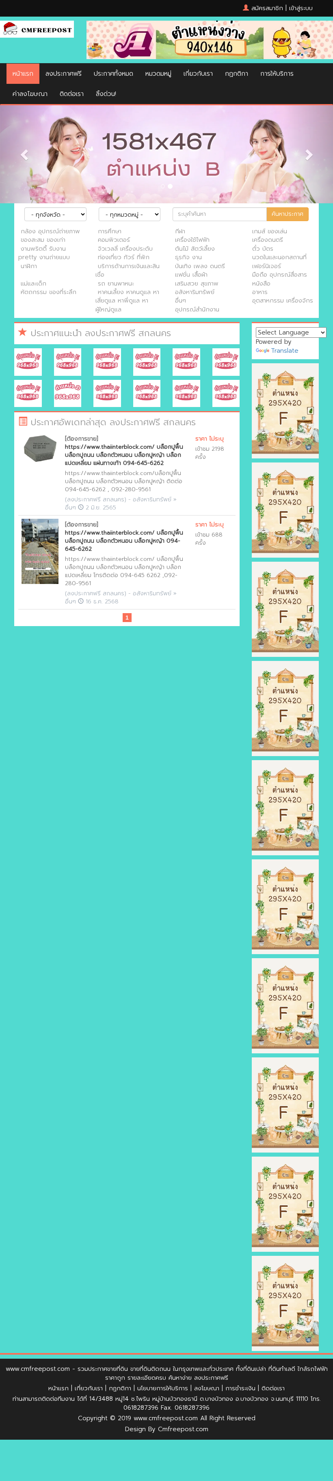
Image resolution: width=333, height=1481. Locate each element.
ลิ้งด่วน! (106, 94)
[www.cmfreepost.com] (37, 29)
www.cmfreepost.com (38, 1368)
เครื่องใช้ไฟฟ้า (192, 239)
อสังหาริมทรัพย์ (194, 292)
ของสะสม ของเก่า (43, 239)
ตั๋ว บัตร (262, 248)
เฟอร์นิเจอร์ (266, 266)
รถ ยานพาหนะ (116, 283)
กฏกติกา (236, 74)
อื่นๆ (180, 300)
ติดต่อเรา (72, 94)
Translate (284, 350)
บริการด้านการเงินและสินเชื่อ (127, 270)
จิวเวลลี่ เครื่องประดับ (125, 248)
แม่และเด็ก (33, 283)
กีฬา (180, 231)
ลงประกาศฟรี (63, 74)
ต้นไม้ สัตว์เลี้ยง (195, 248)
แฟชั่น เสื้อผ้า (191, 274)
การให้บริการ (277, 74)
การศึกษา (109, 231)
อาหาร (260, 292)
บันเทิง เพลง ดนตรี (200, 266)
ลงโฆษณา (206, 1388)
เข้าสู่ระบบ (301, 8)
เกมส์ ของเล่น (269, 231)
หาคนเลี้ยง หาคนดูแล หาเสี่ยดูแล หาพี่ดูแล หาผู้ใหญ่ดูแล (127, 301)
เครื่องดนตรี (267, 239)
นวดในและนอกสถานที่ (279, 257)
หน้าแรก (23, 74)
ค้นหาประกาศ (287, 214)
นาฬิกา (29, 266)
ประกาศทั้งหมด (113, 74)
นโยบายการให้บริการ (162, 1388)
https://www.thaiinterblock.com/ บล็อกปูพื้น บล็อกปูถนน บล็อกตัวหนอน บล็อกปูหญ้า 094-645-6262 (124, 540)
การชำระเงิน (240, 1388)
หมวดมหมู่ (158, 74)
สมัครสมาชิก (267, 8)
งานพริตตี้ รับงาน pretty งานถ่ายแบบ (44, 253)
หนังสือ (261, 283)
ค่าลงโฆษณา (30, 94)
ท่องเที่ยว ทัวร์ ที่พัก (123, 257)
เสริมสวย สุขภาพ (196, 283)
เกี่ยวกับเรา (198, 74)
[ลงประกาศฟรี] (166, 154)
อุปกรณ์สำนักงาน (197, 309)
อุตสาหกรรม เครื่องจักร (282, 300)
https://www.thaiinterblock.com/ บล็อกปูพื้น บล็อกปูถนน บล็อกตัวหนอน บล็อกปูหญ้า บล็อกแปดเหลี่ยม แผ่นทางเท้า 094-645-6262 (124, 455)
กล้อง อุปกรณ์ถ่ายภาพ (50, 231)
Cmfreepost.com (183, 1429)
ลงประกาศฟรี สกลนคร (95, 499)
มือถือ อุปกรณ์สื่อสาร (279, 274)
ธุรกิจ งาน (188, 257)
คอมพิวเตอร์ (114, 239)
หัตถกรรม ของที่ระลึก (48, 292)
